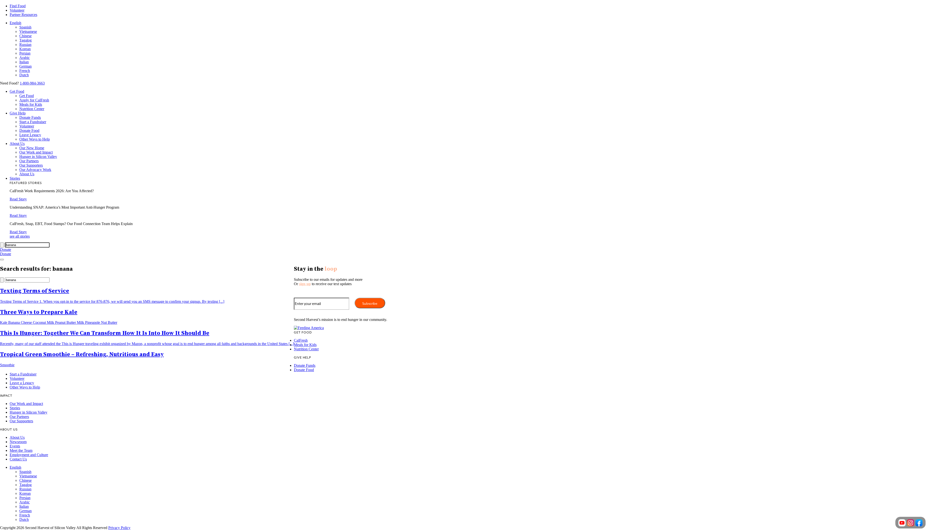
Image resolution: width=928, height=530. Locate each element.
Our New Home (31, 148)
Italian (24, 62)
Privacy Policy (119, 528)
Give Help (18, 113)
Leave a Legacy (22, 383)
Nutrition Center (31, 109)
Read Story (18, 199)
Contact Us (18, 459)
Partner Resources (23, 15)
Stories (15, 178)
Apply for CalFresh (34, 100)
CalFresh (301, 340)
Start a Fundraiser (32, 122)
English (15, 23)
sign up (305, 284)
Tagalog (25, 40)
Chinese (25, 36)
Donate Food (29, 130)
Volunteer (17, 10)
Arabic (24, 58)
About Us (17, 143)
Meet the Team (21, 450)
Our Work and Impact (36, 152)
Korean (25, 49)
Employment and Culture (29, 455)
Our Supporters (31, 165)
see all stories (20, 236)
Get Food (17, 91)
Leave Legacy (30, 135)
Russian (25, 44)
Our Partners (29, 161)
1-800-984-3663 (32, 83)
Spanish (25, 27)
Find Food (18, 6)
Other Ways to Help (34, 139)
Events (15, 446)
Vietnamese (28, 31)
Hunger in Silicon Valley (38, 157)
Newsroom (18, 442)
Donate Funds (30, 117)
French (24, 71)
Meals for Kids (30, 104)
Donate (5, 249)
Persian (24, 53)
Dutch (24, 75)
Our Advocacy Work (35, 170)
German (25, 66)
